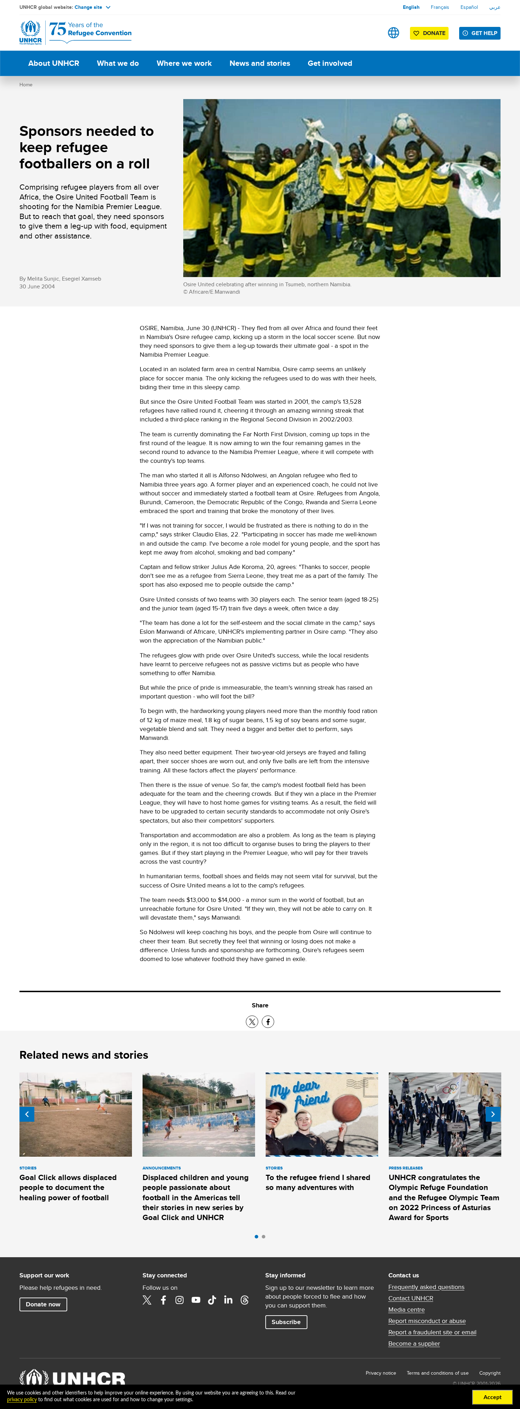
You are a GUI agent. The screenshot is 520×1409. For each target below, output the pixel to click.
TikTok (212, 1300)
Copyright (490, 1372)
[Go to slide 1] (258, 1238)
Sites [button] (393, 33)
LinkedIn (228, 1300)
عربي (495, 7)
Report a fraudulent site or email (432, 1332)
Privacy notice (381, 1372)
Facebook (163, 1300)
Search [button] (371, 33)
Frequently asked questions (426, 1287)
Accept (493, 1397)
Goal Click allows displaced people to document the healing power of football (68, 1187)
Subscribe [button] (286, 1322)
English (411, 7)
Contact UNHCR (410, 1298)
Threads (244, 1300)
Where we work (184, 63)
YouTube (196, 1300)
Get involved (330, 63)
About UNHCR (53, 63)
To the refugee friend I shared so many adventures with (318, 1182)
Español (469, 7)
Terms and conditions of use (438, 1372)
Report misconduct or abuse (427, 1321)
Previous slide (26, 1114)
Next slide (493, 1114)
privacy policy (22, 1399)
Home (26, 84)
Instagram (179, 1300)
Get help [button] (484, 33)
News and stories (260, 63)
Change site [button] (88, 7)
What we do (118, 63)
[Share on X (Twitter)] (252, 1022)
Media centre (406, 1309)
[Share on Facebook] (268, 1022)
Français (440, 7)
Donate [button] (434, 33)
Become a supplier (414, 1343)
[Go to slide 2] (265, 1238)
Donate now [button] (43, 1304)
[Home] (69, 33)
